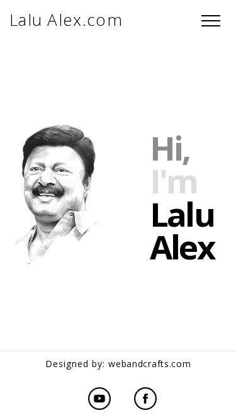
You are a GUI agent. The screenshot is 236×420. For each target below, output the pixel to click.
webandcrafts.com (149, 364)
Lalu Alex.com (66, 19)
